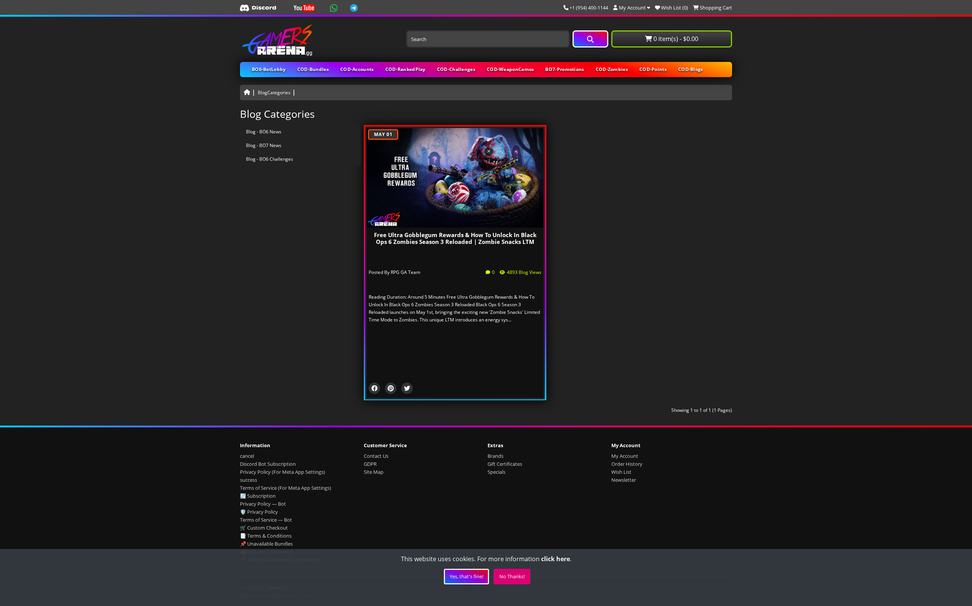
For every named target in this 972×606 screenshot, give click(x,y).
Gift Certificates (505, 463)
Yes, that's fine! (466, 576)
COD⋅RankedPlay (405, 69)
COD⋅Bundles (313, 69)
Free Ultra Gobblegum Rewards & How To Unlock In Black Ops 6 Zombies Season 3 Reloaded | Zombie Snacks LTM (455, 238)
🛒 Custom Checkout (264, 527)
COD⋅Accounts (357, 69)
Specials (496, 471)
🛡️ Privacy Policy (259, 511)
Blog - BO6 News (263, 131)
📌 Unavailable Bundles (266, 543)
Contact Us (376, 456)
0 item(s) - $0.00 (675, 39)
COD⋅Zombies (612, 69)
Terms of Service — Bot (266, 519)
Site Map (373, 471)
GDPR (370, 463)
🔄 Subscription (258, 495)
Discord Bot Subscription (268, 463)
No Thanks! (512, 576)
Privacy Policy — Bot (263, 503)
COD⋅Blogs (690, 69)
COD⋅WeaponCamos (510, 69)
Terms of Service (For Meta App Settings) (285, 487)
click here (555, 559)
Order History (626, 463)
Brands (495, 456)
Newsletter (623, 479)
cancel (247, 456)
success (248, 479)
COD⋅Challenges (456, 69)
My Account (624, 456)
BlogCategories (274, 92)
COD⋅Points (653, 69)
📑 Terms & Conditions (266, 535)
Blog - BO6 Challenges (269, 159)
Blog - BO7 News (263, 145)
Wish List (621, 471)
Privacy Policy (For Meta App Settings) (282, 471)
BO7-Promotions (564, 69)
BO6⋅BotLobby (269, 69)
